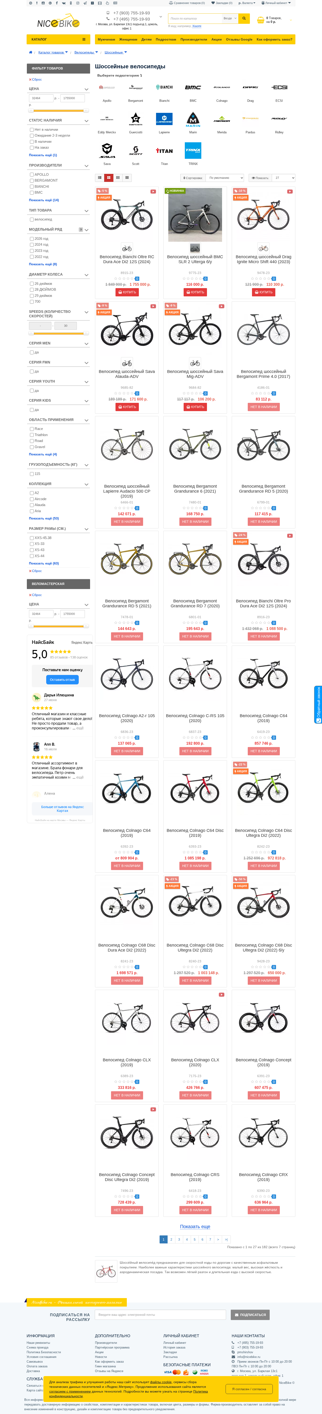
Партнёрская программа (112, 1347)
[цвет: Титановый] (195, 248)
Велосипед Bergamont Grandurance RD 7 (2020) (195, 603)
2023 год (41, 251)
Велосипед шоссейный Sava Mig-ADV (195, 374)
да (37, 352)
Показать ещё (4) (43, 454)
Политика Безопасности (44, 1352)
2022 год (41, 257)
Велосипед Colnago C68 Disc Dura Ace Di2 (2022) (126, 947)
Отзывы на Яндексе (109, 1371)
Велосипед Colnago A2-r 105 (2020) (127, 718)
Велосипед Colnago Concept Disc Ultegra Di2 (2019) (127, 1177)
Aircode (40, 499)
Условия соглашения (41, 1357)
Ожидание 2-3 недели (52, 135)
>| (226, 1239)
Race (39, 429)
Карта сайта (35, 1390)
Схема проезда (37, 1347)
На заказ (42, 147)
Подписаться (253, 1315)
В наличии (43, 141)
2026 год (41, 239)
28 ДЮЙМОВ (45, 289)
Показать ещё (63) (44, 563)
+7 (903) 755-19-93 (131, 13)
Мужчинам (106, 39)
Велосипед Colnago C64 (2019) (263, 718)
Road (39, 441)
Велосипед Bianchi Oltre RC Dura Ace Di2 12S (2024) (127, 259)
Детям (146, 39)
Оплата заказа (37, 1366)
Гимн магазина (105, 1366)
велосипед (43, 219)
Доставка (33, 1371)
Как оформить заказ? (275, 39)
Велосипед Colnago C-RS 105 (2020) (195, 718)
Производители (194, 39)
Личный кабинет (174, 1343)
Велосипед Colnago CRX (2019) (263, 1177)
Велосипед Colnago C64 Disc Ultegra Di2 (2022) (263, 833)
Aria (38, 511)
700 (37, 301)
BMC (39, 192)
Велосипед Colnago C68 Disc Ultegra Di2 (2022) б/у (263, 947)
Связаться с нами (39, 1385)
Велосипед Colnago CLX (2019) (127, 1062)
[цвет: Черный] (127, 363)
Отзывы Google (239, 39)
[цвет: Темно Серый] (195, 363)
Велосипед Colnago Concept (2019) (263, 1062)
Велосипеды (84, 52)
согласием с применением (70, 1391)
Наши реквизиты (38, 1343)
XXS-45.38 (43, 538)
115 (37, 474)
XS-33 (39, 544)
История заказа (174, 1347)
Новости (101, 1357)
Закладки (170, 1352)
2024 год (41, 244)
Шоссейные (114, 52)
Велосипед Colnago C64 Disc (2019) (195, 833)
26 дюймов (43, 284)
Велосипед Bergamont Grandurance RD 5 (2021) (126, 603)
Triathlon (41, 435)
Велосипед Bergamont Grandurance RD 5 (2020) (263, 489)
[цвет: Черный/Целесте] (127, 248)
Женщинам (128, 39)
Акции (216, 39)
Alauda (40, 505)
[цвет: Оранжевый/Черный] (263, 248)
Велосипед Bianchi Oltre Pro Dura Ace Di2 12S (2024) (263, 603)
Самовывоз (35, 1361)
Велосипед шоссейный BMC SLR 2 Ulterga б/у (195, 259)
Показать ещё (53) (44, 518)
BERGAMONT (46, 180)
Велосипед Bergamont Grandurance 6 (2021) (195, 489)
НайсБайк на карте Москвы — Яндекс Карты (60, 820)
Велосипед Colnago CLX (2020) (195, 1062)
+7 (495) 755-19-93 (131, 19)
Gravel (40, 447)
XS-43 (39, 550)
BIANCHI (42, 186)
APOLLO (42, 174)
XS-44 (39, 556)
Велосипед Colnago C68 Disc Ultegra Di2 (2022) (195, 947)
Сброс (37, 79)
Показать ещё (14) (44, 200)
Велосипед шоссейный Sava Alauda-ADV (127, 374)
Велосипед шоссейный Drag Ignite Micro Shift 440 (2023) (263, 259)
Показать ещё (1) (43, 155)
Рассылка (170, 1357)
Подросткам (166, 39)
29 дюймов (43, 296)
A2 (37, 493)
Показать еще (195, 1226)
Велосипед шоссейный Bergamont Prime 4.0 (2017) (263, 374)
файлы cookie (161, 1382)
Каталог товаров (51, 52)
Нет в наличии (46, 129)
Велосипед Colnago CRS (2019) (195, 1177)
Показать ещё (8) (43, 264)
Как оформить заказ (109, 1361)
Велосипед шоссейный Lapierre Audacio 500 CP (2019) (126, 491)
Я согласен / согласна (249, 1389)
